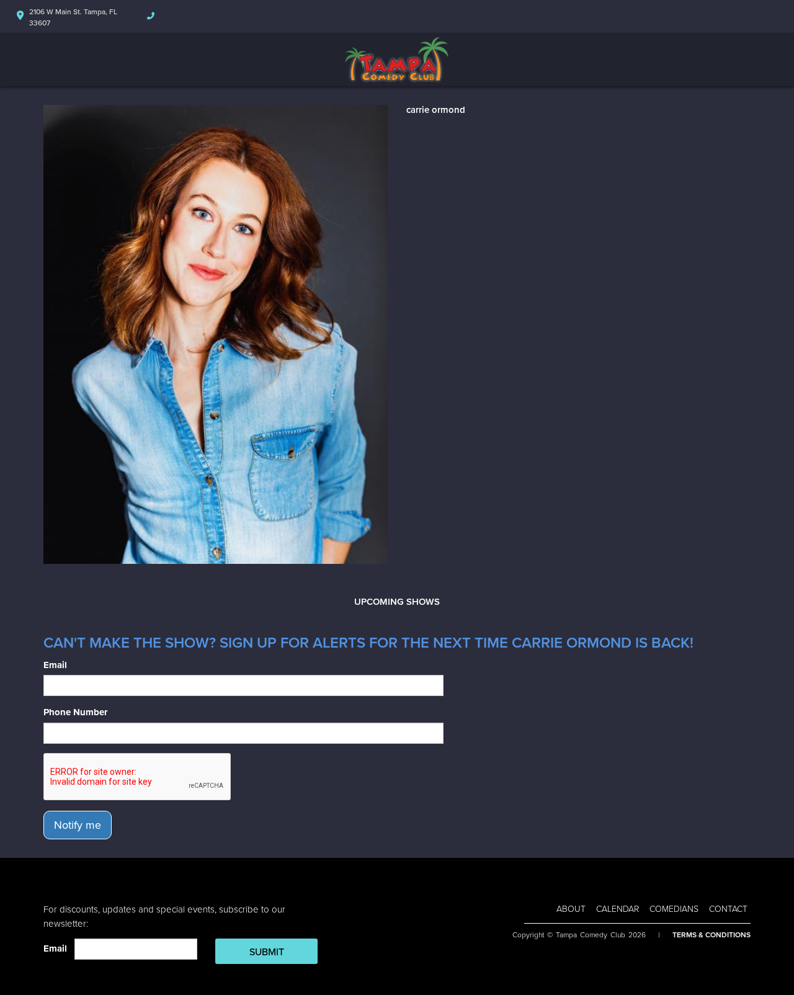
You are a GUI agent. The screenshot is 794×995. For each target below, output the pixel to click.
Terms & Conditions (711, 934)
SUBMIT (266, 952)
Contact (728, 909)
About (571, 909)
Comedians (673, 909)
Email (55, 665)
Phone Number (75, 712)
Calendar (617, 909)
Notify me (77, 825)
